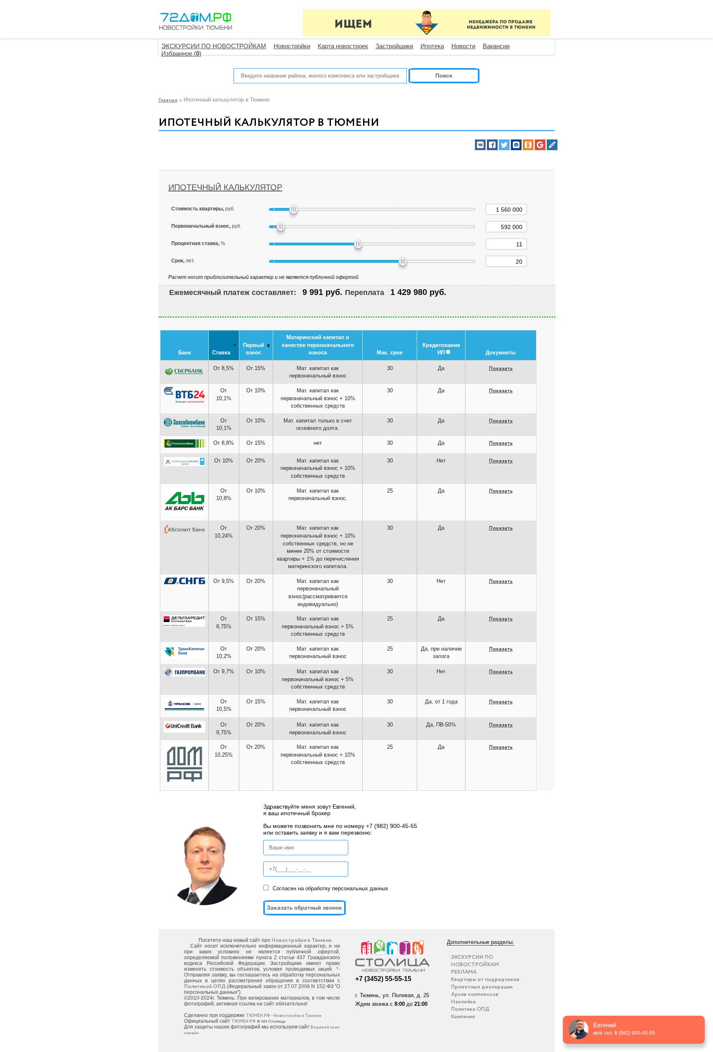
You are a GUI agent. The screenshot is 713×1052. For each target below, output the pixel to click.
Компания (463, 1016)
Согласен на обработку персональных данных (330, 888)
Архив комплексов (474, 994)
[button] (480, 144)
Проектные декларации (481, 987)
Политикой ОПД (205, 986)
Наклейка (463, 1002)
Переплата (364, 292)
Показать (501, 368)
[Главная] (195, 23)
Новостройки (292, 46)
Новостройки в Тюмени (301, 940)
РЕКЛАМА (464, 972)
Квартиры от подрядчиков (485, 979)
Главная (167, 100)
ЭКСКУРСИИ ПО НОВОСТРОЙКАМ (213, 46)
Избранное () (181, 53)
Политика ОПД (470, 1009)
